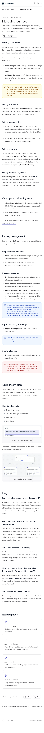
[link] (22, 627)
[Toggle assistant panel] (38, 3)
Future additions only (17, 578)
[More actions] (41, 3)
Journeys (5, 18)
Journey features (15, 18)
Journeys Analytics (9, 223)
